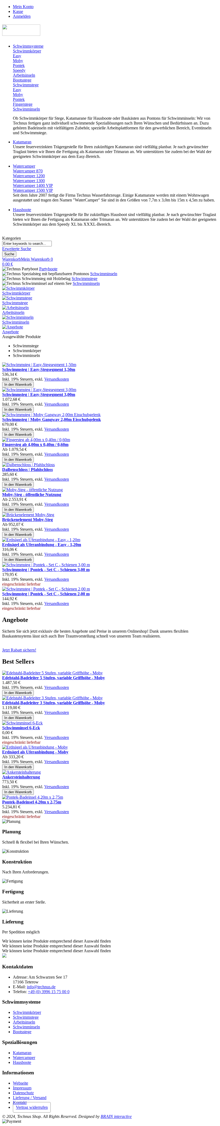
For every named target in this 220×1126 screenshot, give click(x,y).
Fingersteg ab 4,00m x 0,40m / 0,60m (35, 444)
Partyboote (48, 269)
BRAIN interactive (116, 1116)
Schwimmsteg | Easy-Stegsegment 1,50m (38, 369)
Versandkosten (56, 379)
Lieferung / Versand (29, 1097)
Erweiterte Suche (16, 248)
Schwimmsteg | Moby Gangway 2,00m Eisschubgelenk (51, 419)
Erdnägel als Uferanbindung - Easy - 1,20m (41, 544)
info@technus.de (41, 987)
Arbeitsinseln (13, 312)
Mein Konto (23, 6)
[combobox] (27, 243)
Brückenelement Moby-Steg (27, 519)
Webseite (20, 1083)
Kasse (18, 11)
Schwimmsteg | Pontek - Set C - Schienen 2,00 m (46, 594)
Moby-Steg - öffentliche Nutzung (31, 494)
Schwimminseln (103, 273)
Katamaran (22, 1052)
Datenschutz (23, 1092)
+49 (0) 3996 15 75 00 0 (48, 991)
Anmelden (22, 16)
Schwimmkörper (16, 293)
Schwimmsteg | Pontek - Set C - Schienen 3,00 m (46, 569)
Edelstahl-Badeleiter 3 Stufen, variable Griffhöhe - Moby (53, 702)
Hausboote (22, 1062)
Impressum (22, 1088)
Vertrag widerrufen (32, 1107)
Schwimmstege (84, 278)
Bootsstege (22, 1031)
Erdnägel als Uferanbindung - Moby (35, 752)
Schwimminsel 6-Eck (21, 727)
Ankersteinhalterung (21, 777)
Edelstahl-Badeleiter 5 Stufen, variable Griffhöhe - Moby (53, 677)
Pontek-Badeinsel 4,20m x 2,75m (31, 802)
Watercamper (24, 1057)
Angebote (10, 332)
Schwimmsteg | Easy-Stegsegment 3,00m (38, 394)
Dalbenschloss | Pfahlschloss (27, 469)
